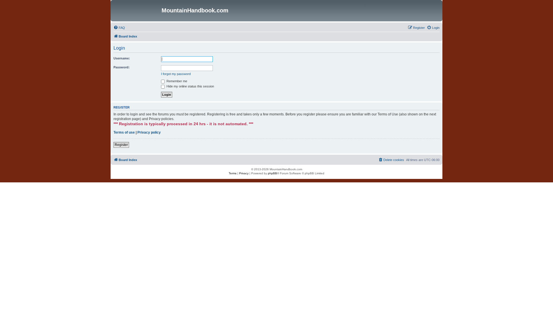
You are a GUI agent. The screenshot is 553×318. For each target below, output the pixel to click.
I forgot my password (176, 74)
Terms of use (124, 132)
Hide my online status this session (190, 86)
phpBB (272, 173)
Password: (121, 67)
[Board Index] (137, 10)
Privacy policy (149, 132)
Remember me (176, 81)
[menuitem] (119, 27)
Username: (121, 58)
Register (121, 145)
